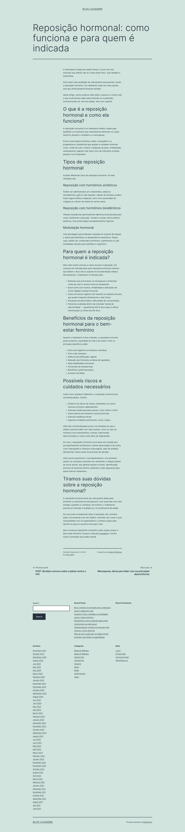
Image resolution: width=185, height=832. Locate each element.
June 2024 (37, 703)
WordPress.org (122, 661)
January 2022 (38, 786)
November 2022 (39, 766)
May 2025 (37, 667)
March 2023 (38, 753)
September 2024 (40, 693)
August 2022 (38, 772)
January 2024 (38, 720)
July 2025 (37, 664)
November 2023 (39, 726)
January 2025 (38, 680)
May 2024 (37, 707)
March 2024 (38, 713)
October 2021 (38, 795)
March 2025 (38, 674)
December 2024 (39, 684)
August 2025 (38, 661)
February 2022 (39, 782)
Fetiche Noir (79, 657)
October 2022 (38, 769)
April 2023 (37, 749)
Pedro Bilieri (69, 555)
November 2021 (39, 792)
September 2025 (39, 657)
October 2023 (38, 730)
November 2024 (39, 687)
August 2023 (38, 736)
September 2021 (39, 799)
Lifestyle (77, 664)
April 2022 (37, 776)
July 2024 (37, 700)
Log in (118, 651)
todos (76, 677)
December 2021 (39, 789)
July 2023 (37, 740)
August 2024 (38, 697)
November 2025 (39, 651)
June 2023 (37, 743)
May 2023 (37, 746)
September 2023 (39, 733)
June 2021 (37, 809)
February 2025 (39, 677)
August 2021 (38, 802)
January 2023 (38, 759)
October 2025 (38, 654)
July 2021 (36, 805)
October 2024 (38, 690)
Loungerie (103, 533)
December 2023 (39, 723)
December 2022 (39, 763)
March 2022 (38, 779)
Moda (76, 667)
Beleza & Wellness (115, 552)
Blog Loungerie (92, 9)
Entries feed (120, 654)
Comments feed (122, 657)
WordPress (147, 822)
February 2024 (39, 717)
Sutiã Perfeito (79, 674)
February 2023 (39, 756)
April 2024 (37, 710)
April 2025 (37, 670)
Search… (36, 603)
